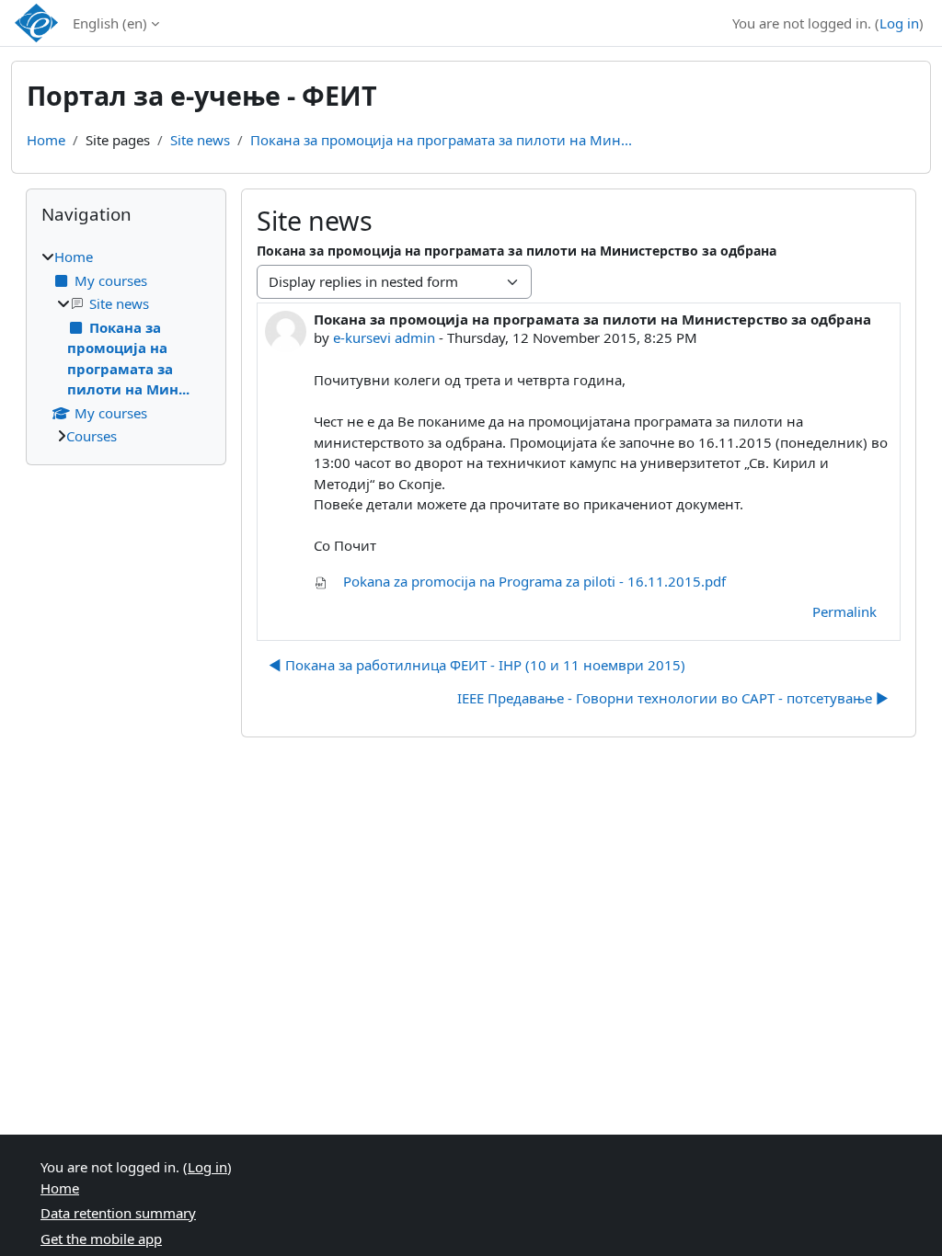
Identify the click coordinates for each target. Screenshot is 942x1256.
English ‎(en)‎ (110, 23)
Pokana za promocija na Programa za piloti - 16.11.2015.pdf (532, 581)
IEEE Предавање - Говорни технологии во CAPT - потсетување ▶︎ (673, 698)
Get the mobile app (101, 1238)
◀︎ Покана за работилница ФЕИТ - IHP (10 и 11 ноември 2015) (477, 665)
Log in (899, 23)
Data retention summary (118, 1213)
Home (46, 140)
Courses (91, 436)
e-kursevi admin (384, 337)
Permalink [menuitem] (844, 611)
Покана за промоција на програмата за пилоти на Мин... (441, 140)
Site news (200, 140)
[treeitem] (126, 346)
